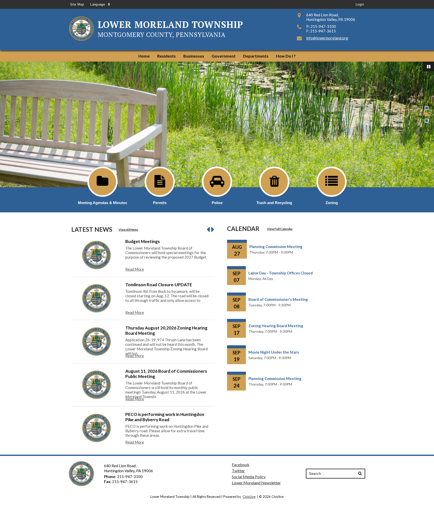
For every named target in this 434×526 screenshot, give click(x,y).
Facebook (240, 464)
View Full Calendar (280, 229)
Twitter (238, 470)
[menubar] (217, 56)
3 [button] (426, 121)
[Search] (360, 473)
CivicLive (249, 497)
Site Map (77, 4)
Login (360, 4)
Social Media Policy (249, 476)
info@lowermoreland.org (327, 38)
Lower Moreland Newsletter (256, 482)
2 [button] (426, 114)
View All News (128, 229)
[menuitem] (144, 56)
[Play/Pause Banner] (428, 66)
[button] (209, 229)
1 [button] (426, 108)
